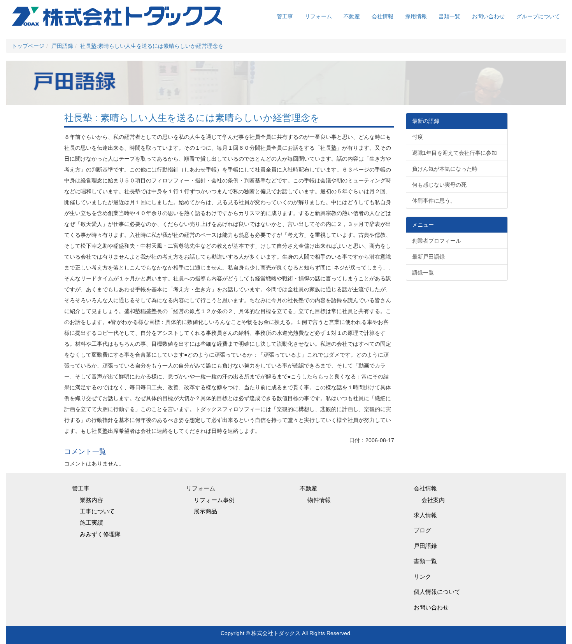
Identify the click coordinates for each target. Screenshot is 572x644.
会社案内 (433, 500)
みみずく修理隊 (100, 534)
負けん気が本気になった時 (444, 169)
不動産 (352, 16)
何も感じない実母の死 (439, 185)
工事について (97, 511)
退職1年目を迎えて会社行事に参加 (454, 153)
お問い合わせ (488, 16)
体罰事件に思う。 (434, 201)
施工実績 (91, 522)
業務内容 (91, 500)
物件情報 (319, 500)
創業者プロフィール (436, 241)
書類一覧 (449, 16)
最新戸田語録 (428, 257)
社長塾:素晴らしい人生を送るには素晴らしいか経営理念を (151, 46)
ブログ (422, 530)
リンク (422, 576)
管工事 (285, 16)
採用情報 (416, 16)
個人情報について (437, 591)
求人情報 (425, 515)
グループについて (538, 16)
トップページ (28, 46)
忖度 (417, 137)
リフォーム (318, 16)
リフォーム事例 (214, 500)
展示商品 (205, 511)
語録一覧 (423, 273)
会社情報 (382, 16)
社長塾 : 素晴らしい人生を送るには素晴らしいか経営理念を (192, 117)
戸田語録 (62, 46)
